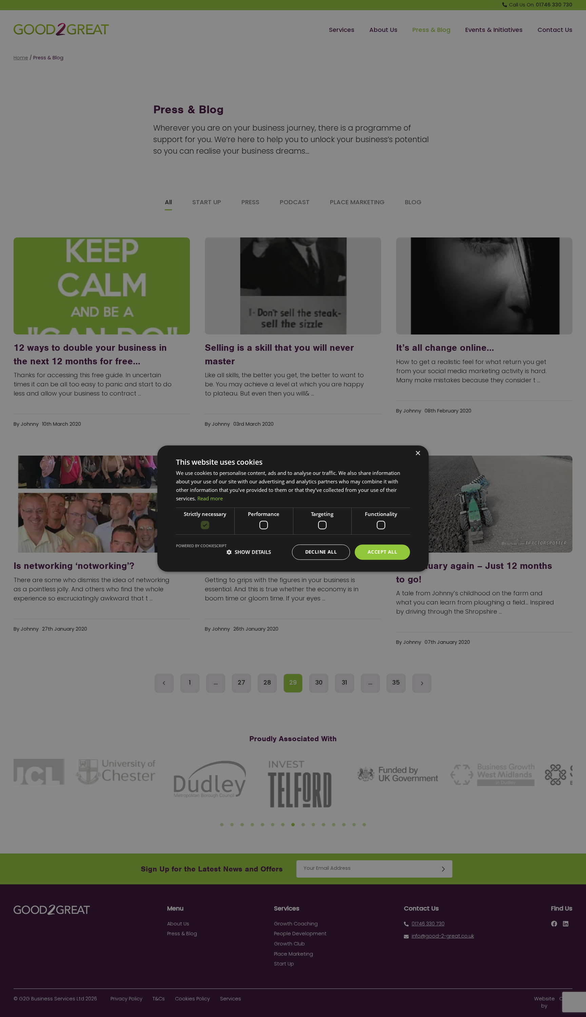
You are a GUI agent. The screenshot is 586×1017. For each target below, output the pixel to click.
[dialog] (293, 508)
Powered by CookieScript (201, 545)
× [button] (417, 453)
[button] (249, 552)
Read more (210, 498)
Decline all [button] (321, 552)
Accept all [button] (382, 552)
